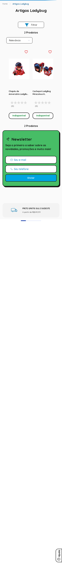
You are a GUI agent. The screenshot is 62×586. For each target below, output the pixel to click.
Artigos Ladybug (21, 4)
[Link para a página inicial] (4, 3)
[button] (23, 220)
